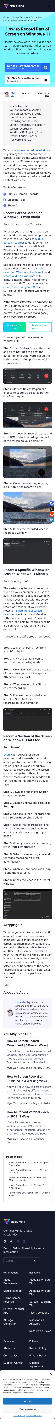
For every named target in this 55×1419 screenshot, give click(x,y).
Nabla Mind (17, 5)
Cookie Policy (19, 1415)
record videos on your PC (19, 287)
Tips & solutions (39, 1312)
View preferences (27, 1409)
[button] (50, 1373)
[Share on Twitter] (52, 508)
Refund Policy (37, 1348)
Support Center (13, 1362)
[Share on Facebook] (52, 503)
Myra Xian (20, 1002)
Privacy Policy (37, 1355)
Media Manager (13, 1290)
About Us (9, 1348)
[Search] (34, 1261)
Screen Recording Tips (23, 17)
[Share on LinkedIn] (52, 519)
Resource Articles (40, 1330)
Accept (27, 1401)
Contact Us (10, 1355)
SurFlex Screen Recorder (23, 193)
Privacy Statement (34, 1415)
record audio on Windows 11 (20, 276)
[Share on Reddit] (52, 514)
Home (6, 17)
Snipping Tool (16, 199)
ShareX (12, 205)
